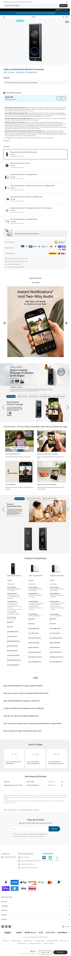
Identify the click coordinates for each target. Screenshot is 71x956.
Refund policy (28, 940)
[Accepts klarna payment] (32, 888)
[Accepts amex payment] (14, 882)
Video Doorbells (12, 810)
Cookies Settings (52, 940)
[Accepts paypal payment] (59, 882)
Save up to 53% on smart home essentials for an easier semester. (35, 13)
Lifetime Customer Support (29, 867)
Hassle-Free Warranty (27, 864)
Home (5, 810)
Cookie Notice (21, 943)
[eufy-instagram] (2, 926)
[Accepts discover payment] (32, 882)
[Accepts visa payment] (23, 888)
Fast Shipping (25, 857)
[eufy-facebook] (6, 926)
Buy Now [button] (60, 952)
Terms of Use (33, 834)
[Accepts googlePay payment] (41, 882)
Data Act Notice (49, 943)
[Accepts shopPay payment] (6, 888)
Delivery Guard (22, 396)
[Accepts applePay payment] (23, 882)
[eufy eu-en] (33, 17)
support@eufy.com (10, 857)
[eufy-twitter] (9, 926)
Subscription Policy (35, 943)
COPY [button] (61, 98)
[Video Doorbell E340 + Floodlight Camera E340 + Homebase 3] (35, 210)
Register (54, 829)
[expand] (65, 82)
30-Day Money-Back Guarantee (30, 860)
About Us (6, 940)
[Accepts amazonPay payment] (6, 882)
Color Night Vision (45, 396)
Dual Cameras (11, 396)
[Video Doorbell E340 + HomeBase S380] (35, 177)
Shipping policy (16, 940)
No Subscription (19, 498)
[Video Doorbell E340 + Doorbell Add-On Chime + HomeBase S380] (35, 188)
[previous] (4, 407)
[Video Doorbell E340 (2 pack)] (35, 165)
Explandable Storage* (49, 498)
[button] (67, 2)
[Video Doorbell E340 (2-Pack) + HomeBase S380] (35, 199)
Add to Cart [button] (45, 952)
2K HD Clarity (33, 396)
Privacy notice (39, 940)
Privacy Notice (43, 834)
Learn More (35, 282)
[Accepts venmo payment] (14, 888)
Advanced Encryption (33, 498)
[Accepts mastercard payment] (50, 882)
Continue (63, 5)
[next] (66, 407)
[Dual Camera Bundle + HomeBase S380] (35, 221)
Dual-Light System (58, 396)
